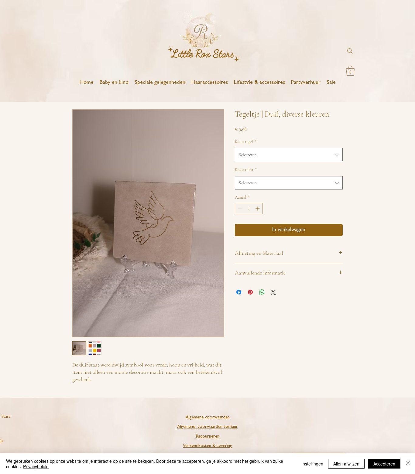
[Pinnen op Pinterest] (250, 292)
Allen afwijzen (346, 464)
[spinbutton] (248, 208)
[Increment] (258, 208)
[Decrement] (239, 208)
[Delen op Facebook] (238, 292)
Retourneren (207, 437)
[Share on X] (273, 292)
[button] (350, 71)
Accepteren (384, 464)
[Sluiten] (407, 463)
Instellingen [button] (312, 464)
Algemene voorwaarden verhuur (207, 427)
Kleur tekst (246, 169)
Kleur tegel (245, 141)
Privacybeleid (36, 466)
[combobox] (289, 154)
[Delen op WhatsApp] (262, 292)
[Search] (350, 51)
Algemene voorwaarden (208, 417)
